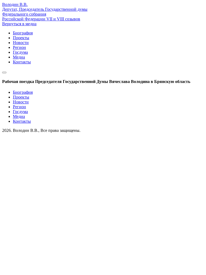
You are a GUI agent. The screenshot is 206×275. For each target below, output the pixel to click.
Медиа (19, 57)
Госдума (20, 52)
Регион (19, 47)
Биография (23, 33)
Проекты (21, 37)
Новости (21, 42)
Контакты (22, 62)
